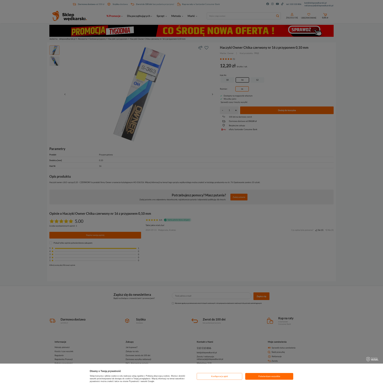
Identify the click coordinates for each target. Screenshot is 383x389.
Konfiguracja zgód (219, 376)
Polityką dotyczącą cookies (158, 376)
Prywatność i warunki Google (141, 381)
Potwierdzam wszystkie (269, 376)
